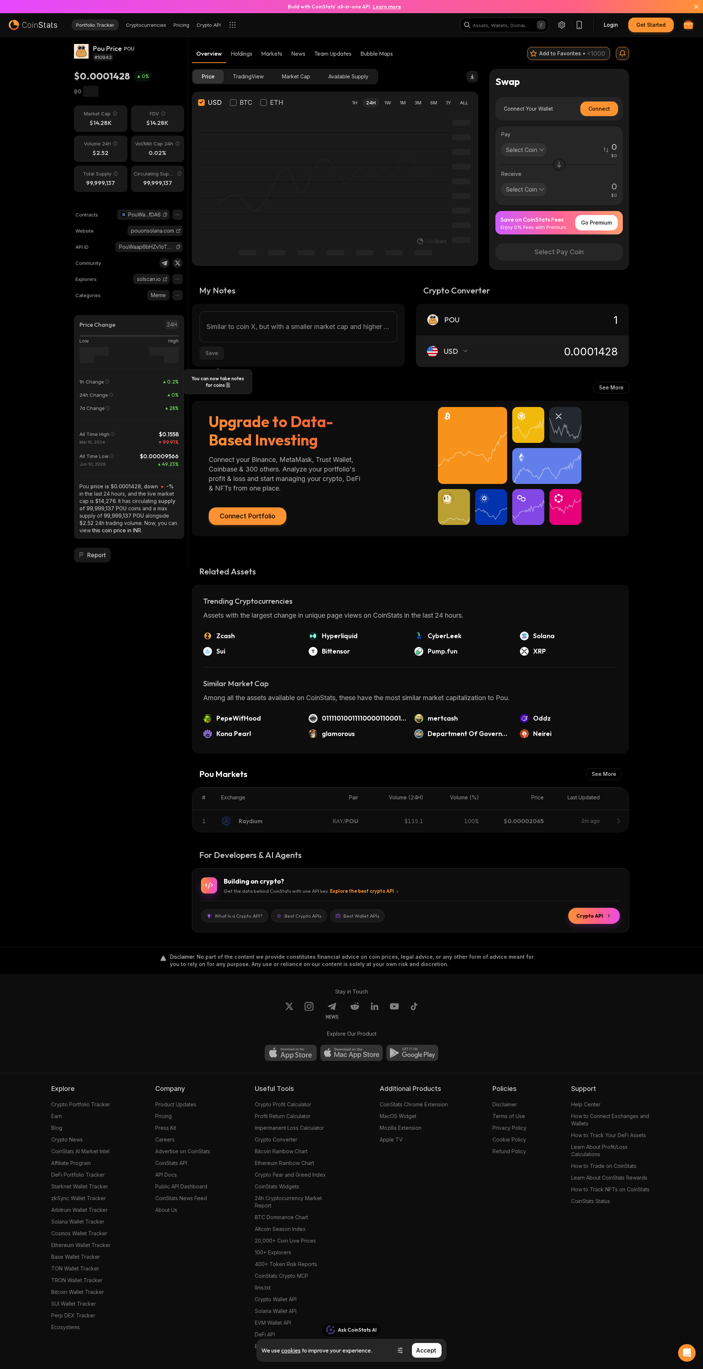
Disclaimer (504, 1104)
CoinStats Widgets (277, 1186)
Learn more (387, 6)
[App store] (291, 1053)
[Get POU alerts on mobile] (622, 53)
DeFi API (265, 1334)
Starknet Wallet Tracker (79, 1186)
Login (611, 25)
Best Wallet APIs (361, 916)
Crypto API (589, 916)
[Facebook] (414, 1011)
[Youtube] (394, 1011)
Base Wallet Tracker (75, 1257)
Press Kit (165, 1128)
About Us (166, 1210)
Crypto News (67, 1139)
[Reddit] (354, 1011)
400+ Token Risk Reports (286, 1264)
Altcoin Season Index (280, 1229)
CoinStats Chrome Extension (414, 1104)
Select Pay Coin (559, 252)
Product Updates (175, 1104)
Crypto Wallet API (276, 1299)
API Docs (166, 1175)
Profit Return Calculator (282, 1116)
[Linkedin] (374, 1011)
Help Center (585, 1104)
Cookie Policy (509, 1139)
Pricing (163, 1116)
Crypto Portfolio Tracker (80, 1104)
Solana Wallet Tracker (77, 1221)
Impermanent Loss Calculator (289, 1128)
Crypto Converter (276, 1139)
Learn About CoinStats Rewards (609, 1177)
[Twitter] (177, 263)
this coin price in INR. (117, 530)
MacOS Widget (398, 1116)
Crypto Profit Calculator (283, 1104)
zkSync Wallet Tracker (78, 1198)
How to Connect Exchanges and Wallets (610, 1119)
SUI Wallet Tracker (73, 1303)
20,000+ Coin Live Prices (285, 1240)
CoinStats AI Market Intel (80, 1151)
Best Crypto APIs (302, 916)
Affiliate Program (71, 1163)
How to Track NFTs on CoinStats (610, 1189)
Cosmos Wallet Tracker (79, 1233)
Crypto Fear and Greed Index (290, 1175)
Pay (505, 134)
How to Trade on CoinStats (603, 1166)
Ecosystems (65, 1327)
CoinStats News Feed (181, 1198)
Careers (165, 1139)
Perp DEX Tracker (73, 1315)
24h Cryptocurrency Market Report (288, 1202)
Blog (56, 1128)
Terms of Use (508, 1116)
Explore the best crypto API (362, 891)
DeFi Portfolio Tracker (78, 1175)
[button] (165, 215)
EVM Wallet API (273, 1323)
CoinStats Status (590, 1201)
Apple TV (391, 1139)
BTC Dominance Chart (281, 1217)
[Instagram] (309, 1011)
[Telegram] (164, 263)
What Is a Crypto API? (239, 916)
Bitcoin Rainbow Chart (281, 1151)
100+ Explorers (273, 1252)
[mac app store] (351, 1053)
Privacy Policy (509, 1128)
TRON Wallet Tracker (77, 1280)
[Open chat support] (687, 1353)
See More (611, 387)
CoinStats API (171, 1163)
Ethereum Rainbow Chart (284, 1163)
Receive (511, 174)
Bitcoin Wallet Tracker (77, 1292)
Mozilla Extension (400, 1128)
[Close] (692, 7)
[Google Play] (412, 1053)
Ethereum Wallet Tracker (81, 1245)
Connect (599, 109)
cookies (291, 1350)
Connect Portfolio (247, 516)
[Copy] (165, 215)
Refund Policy (509, 1151)
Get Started (651, 25)
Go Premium (596, 222)
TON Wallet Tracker (75, 1268)
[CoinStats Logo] (33, 25)
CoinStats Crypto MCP (281, 1276)
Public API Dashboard (181, 1186)
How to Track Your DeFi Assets (608, 1135)
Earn (56, 1116)
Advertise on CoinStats (182, 1151)
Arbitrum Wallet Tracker (79, 1210)
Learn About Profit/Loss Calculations (599, 1150)
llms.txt (263, 1287)
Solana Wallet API (276, 1311)
